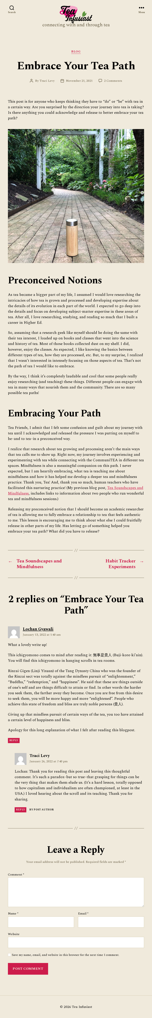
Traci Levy (47, 80)
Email (83, 913)
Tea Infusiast (82, 1006)
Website (14, 934)
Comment (16, 875)
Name (13, 913)
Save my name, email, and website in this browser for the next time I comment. (65, 955)
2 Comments (113, 80)
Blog (76, 52)
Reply (13, 740)
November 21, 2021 (79, 80)
